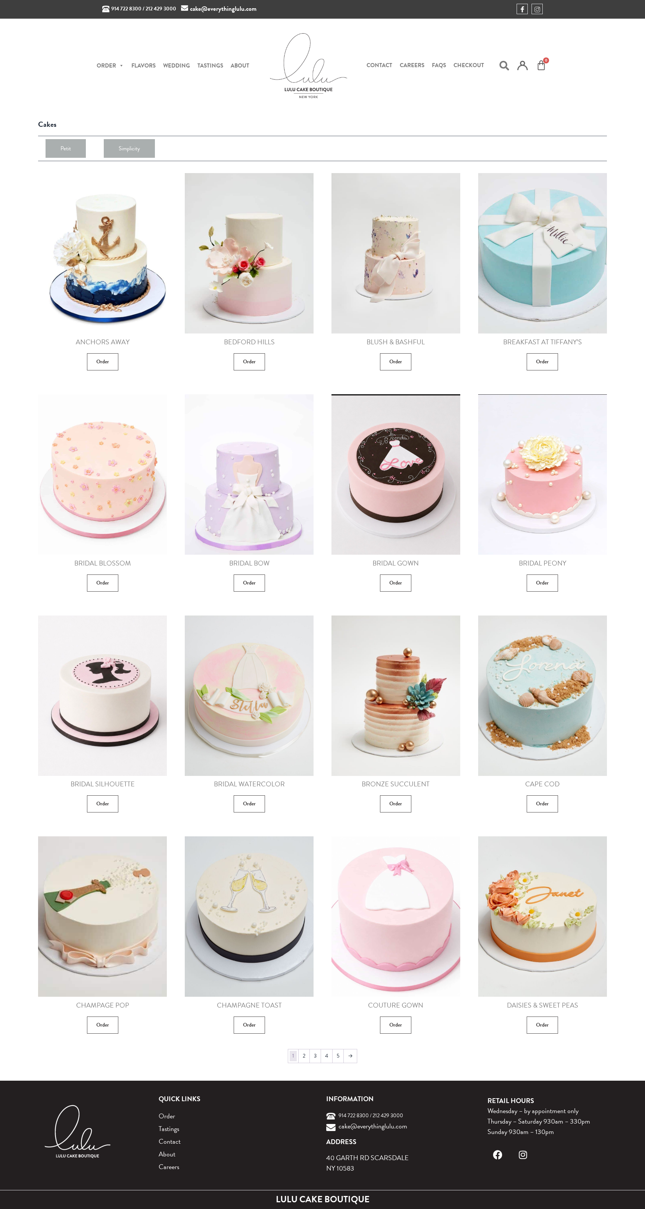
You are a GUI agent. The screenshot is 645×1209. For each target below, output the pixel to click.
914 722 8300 (126, 9)
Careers (412, 65)
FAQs (439, 65)
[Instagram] (523, 1154)
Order (102, 362)
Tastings (210, 66)
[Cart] (541, 65)
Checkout (469, 65)
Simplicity (129, 148)
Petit (65, 148)
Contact (379, 65)
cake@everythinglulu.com (223, 8)
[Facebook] (497, 1154)
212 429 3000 (161, 9)
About (240, 66)
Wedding (176, 66)
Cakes (47, 124)
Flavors (143, 66)
